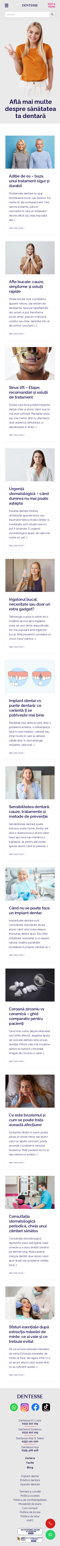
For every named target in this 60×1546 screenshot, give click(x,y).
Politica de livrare (30, 1512)
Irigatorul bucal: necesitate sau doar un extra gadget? (29, 604)
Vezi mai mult (16, 228)
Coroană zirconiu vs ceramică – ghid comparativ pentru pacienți (26, 1016)
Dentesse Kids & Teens (30, 1438)
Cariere (30, 1458)
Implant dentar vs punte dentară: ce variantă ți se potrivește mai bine (26, 707)
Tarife (30, 1462)
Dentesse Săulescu (30, 1429)
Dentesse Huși (30, 1447)
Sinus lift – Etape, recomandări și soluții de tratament (28, 392)
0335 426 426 (30, 1450)
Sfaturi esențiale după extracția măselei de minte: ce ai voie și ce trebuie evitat (29, 1334)
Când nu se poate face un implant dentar (29, 910)
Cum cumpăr (30, 1508)
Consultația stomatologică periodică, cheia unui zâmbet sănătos (28, 1223)
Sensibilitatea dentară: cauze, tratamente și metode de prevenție (29, 811)
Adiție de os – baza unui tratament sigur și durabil (29, 181)
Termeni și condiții (30, 1491)
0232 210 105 (30, 1423)
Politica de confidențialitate (30, 1499)
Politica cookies (30, 1495)
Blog (30, 1467)
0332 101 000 (30, 1441)
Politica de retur (30, 1516)
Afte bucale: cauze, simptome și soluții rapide (26, 286)
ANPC (30, 1520)
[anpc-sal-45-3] (30, 1536)
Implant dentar (30, 1476)
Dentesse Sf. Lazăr (30, 1420)
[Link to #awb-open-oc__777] (11, 5)
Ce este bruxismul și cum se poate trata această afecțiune (27, 1120)
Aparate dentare (30, 1484)
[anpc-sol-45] (30, 1528)
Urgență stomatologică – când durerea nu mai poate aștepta (29, 496)
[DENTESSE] (30, 5)
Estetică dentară (30, 1480)
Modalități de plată (30, 1503)
